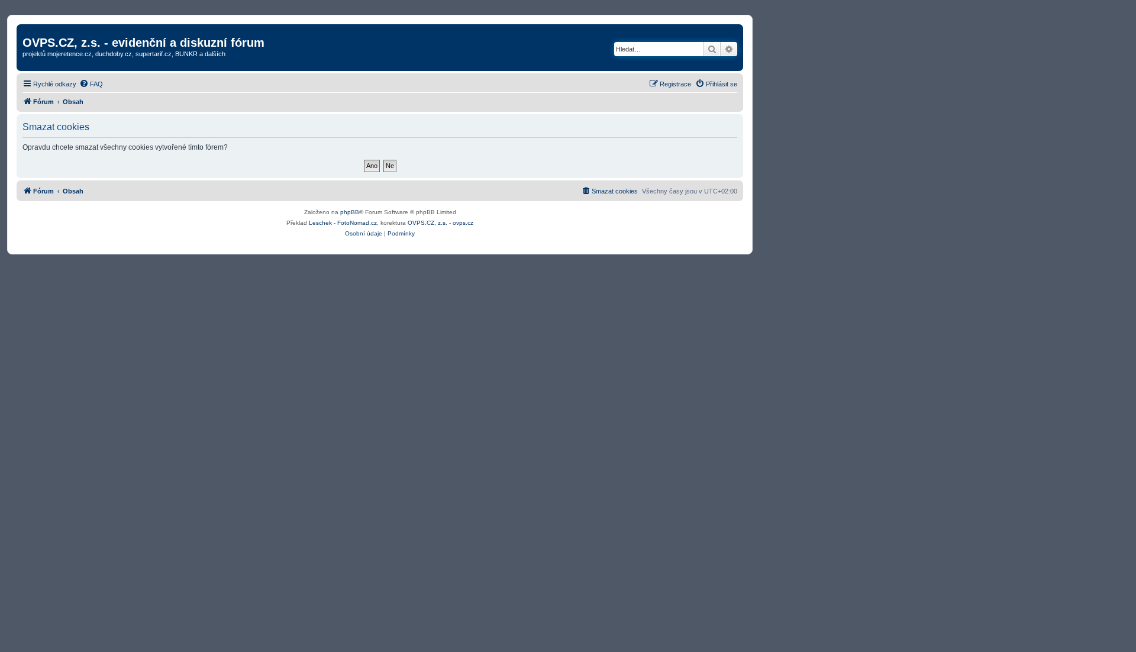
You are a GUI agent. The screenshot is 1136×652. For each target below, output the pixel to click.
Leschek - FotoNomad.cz (343, 223)
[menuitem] (91, 84)
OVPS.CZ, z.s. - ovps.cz (440, 223)
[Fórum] (29, 30)
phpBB (349, 212)
